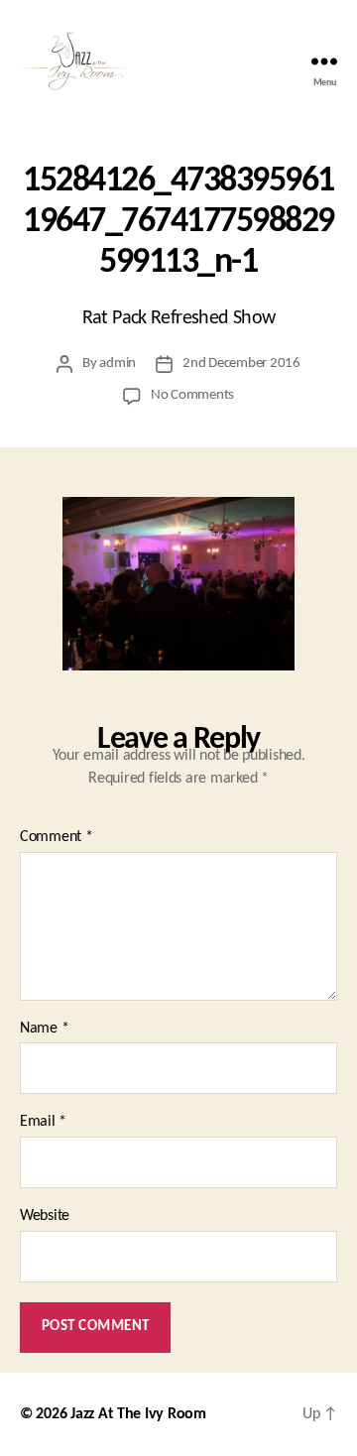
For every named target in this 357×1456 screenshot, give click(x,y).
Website (44, 1216)
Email (43, 1122)
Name (44, 1028)
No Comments (192, 395)
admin (117, 363)
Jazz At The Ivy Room (138, 1414)
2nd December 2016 (241, 363)
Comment (56, 837)
